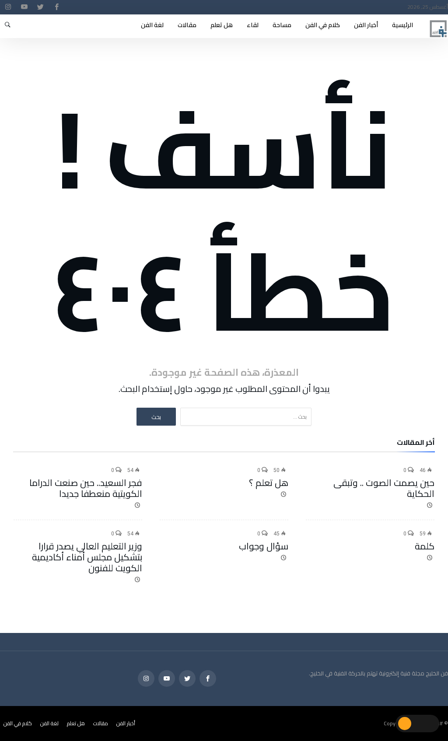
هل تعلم (76, 723)
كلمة (424, 546)
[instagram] (8, 7)
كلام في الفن (18, 723)
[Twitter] (40, 7)
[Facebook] (56, 7)
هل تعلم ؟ (268, 482)
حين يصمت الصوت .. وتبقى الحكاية (383, 488)
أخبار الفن (125, 723)
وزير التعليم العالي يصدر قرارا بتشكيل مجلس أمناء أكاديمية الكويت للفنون (87, 557)
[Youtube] (24, 7)
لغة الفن (49, 723)
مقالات (100, 723)
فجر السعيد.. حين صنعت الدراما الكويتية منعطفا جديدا (85, 488)
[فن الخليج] (438, 19)
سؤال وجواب (263, 546)
